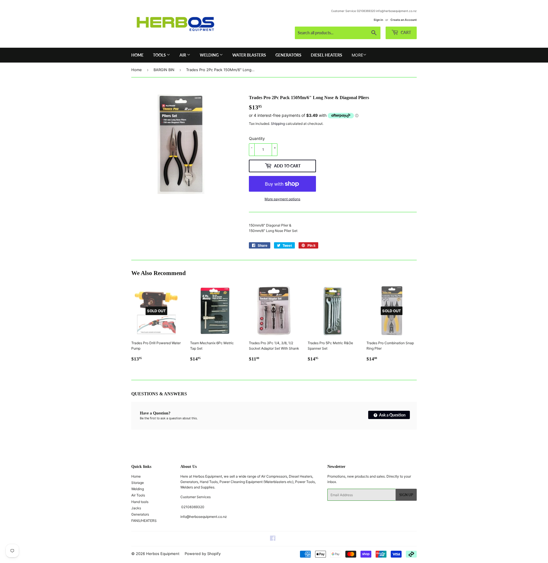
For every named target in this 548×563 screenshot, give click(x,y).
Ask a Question (392, 414)
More (357, 55)
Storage (137, 482)
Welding (209, 55)
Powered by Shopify (203, 553)
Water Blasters (249, 55)
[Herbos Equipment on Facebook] (273, 539)
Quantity (257, 138)
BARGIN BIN (164, 69)
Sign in (378, 19)
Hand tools (139, 502)
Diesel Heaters (326, 55)
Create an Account (403, 19)
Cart (405, 32)
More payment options (282, 199)
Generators (288, 55)
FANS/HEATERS (144, 520)
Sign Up (406, 495)
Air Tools (138, 495)
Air (183, 55)
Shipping (278, 123)
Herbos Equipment (163, 553)
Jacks (136, 508)
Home (137, 55)
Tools (160, 55)
